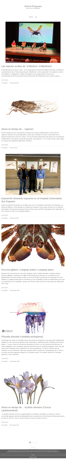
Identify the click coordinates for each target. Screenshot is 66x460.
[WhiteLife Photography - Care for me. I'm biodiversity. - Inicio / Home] (33, 7)
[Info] (33, 443)
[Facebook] (30, 442)
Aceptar (33, 454)
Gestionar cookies (33, 456)
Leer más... (5, 80)
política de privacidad (33, 449)
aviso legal (33, 447)
